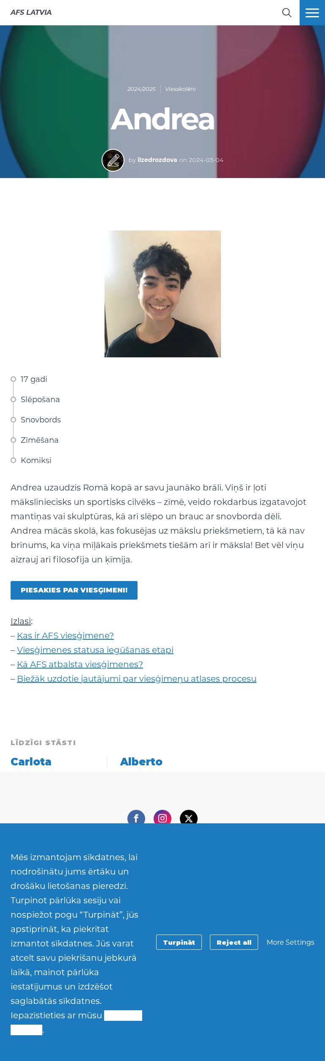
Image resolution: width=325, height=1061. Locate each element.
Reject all (234, 942)
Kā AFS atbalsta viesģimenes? (80, 664)
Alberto (141, 762)
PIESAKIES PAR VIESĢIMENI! (74, 590)
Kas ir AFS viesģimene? (65, 636)
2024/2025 (141, 88)
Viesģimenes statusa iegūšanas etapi (95, 650)
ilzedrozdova (157, 160)
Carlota (31, 762)
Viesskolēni (180, 88)
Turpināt (179, 942)
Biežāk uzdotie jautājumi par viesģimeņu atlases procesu (136, 679)
